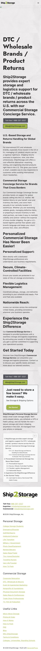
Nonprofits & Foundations (13, 588)
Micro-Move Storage (11, 614)
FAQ (4, 627)
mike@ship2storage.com (24, 509)
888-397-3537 (17, 504)
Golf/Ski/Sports (9, 533)
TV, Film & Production (11, 602)
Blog (4, 631)
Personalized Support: (16, 463)
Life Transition (8, 540)
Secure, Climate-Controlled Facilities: (21, 466)
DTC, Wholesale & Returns (13, 582)
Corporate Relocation (11, 578)
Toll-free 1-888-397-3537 (15, 120)
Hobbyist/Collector (10, 536)
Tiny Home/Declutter (11, 556)
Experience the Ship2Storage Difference (20, 473)
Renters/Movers (9, 550)
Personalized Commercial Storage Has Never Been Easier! (20, 460)
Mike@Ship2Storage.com (15, 126)
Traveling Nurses (9, 560)
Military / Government (11, 543)
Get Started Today (12, 475)
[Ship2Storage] (8, 3)
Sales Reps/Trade (10, 553)
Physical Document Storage (14, 592)
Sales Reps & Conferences (13, 595)
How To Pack (8, 566)
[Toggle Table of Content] (33, 435)
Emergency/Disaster (11, 530)
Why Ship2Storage (10, 634)
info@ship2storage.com (20, 506)
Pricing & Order (9, 617)
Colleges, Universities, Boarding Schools (19, 641)
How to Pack (8, 624)
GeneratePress (32, 648)
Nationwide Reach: (15, 470)
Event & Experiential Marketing (15, 585)
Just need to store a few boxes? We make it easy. (20, 479)
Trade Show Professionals (13, 599)
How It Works (8, 620)
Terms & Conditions (11, 637)
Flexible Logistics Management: (19, 468)
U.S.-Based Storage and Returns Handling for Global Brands (21, 451)
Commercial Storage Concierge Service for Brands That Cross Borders (23, 455)
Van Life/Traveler (10, 563)
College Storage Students (13, 526)
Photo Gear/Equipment (12, 546)
